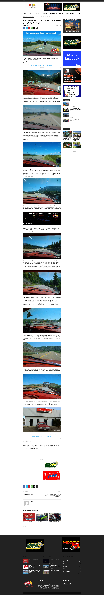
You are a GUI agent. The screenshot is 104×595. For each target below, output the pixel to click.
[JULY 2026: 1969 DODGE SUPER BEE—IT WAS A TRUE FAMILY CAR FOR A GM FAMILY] (67, 134)
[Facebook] (24, 28)
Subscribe (28, 0)
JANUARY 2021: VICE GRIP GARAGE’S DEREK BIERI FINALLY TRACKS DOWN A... (55, 560)
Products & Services (70, 13)
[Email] (34, 28)
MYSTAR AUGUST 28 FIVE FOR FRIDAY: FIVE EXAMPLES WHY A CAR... (34, 560)
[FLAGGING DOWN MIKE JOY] (66, 120)
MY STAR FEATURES (29, 16)
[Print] (37, 28)
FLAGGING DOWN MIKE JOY (74, 119)
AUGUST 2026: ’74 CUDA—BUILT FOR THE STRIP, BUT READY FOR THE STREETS (41, 522)
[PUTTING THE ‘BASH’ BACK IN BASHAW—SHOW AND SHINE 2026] (25, 572)
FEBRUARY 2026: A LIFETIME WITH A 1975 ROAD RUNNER (67, 149)
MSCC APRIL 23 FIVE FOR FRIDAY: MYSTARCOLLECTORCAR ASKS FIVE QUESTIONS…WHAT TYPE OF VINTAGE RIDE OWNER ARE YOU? (53, 495)
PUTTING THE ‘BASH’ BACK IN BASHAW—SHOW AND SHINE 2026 (34, 571)
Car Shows (45, 13)
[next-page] (25, 527)
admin (25, 25)
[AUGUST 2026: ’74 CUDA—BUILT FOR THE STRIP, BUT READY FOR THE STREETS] (42, 517)
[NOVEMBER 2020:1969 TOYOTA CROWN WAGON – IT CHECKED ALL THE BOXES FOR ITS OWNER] (66, 104)
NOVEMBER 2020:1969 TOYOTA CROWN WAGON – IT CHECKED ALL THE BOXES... (75, 104)
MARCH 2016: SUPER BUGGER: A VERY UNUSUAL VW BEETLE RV (55, 566)
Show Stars (60, 13)
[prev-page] (23, 527)
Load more (71, 124)
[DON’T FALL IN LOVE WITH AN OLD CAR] (25, 567)
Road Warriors (53, 13)
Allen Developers (46, 592)
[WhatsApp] (32, 28)
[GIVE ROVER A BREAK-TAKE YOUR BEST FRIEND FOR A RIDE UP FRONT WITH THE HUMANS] (66, 110)
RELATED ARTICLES (27, 510)
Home (25, 13)
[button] (79, 13)
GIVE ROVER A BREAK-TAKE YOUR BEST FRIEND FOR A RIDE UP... (75, 109)
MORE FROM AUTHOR (35, 510)
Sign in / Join (25, 0)
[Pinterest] (29, 28)
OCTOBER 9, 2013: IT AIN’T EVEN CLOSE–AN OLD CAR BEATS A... (74, 115)
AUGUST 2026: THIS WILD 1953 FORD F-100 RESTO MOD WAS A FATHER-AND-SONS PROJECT (54, 522)
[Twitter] (27, 28)
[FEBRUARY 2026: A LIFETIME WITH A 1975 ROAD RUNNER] (67, 145)
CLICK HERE (26, 451)
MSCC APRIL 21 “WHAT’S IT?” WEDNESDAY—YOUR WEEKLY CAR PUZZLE (31, 494)
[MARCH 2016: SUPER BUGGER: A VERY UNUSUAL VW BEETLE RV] (46, 566)
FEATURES (29, 13)
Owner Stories (37, 13)
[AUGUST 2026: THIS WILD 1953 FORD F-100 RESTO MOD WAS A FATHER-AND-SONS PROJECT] (55, 517)
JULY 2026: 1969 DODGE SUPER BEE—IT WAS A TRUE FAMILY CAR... (67, 138)
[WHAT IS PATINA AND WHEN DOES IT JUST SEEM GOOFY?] (46, 572)
